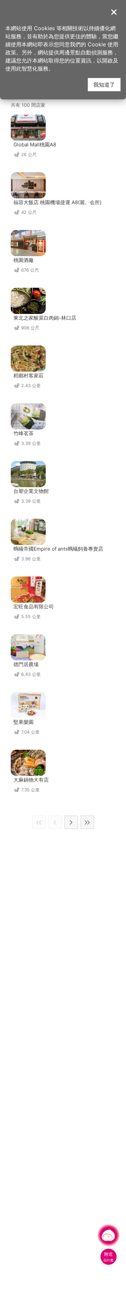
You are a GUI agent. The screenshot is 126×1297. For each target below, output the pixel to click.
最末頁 (87, 822)
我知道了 (104, 84)
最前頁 (39, 822)
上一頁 (55, 822)
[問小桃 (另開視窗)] (108, 1235)
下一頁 (71, 822)
